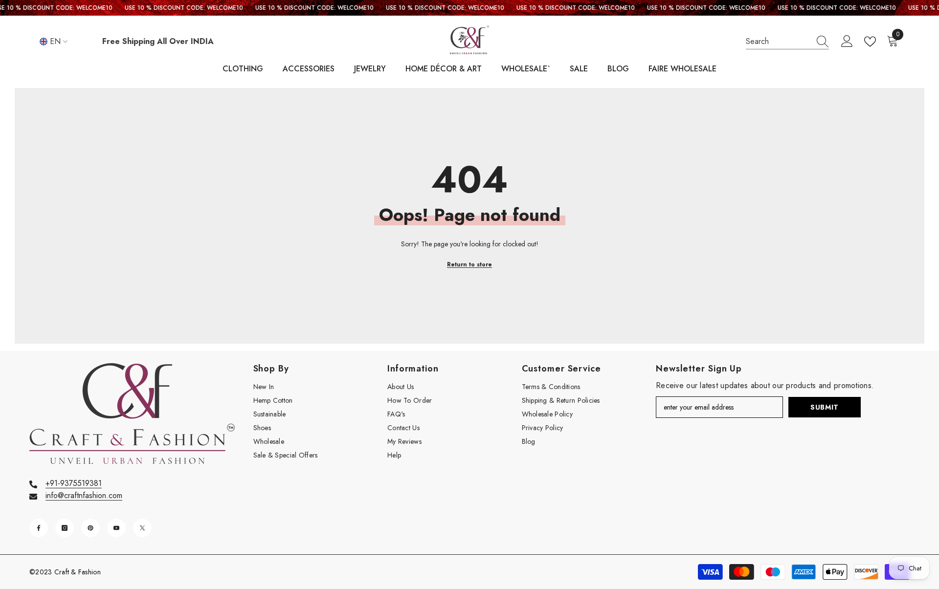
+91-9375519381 (73, 483)
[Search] (787, 41)
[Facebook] (38, 528)
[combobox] (778, 41)
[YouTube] (116, 528)
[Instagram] (64, 528)
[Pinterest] (90, 528)
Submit (824, 407)
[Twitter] (142, 528)
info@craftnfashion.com (83, 495)
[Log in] (847, 41)
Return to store (469, 264)
